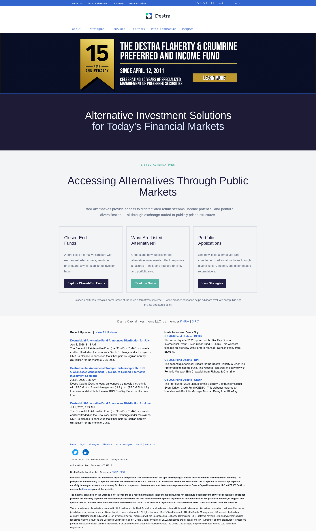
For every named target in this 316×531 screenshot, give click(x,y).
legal (82, 444)
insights (187, 28)
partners (139, 28)
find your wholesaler (97, 3)
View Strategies (212, 283)
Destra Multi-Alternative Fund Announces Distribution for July (110, 340)
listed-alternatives (163, 28)
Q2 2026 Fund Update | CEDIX (183, 336)
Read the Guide (145, 283)
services (119, 28)
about (76, 28)
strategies (97, 28)
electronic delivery (138, 3)
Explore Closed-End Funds (86, 283)
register (237, 3)
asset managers (124, 444)
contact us (77, 3)
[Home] (158, 21)
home (73, 444)
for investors (118, 3)
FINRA (184, 321)
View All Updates (106, 332)
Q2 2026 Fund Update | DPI (181, 360)
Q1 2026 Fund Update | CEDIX (183, 380)
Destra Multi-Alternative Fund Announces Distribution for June (110, 403)
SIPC (195, 321)
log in (221, 3)
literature (107, 444)
